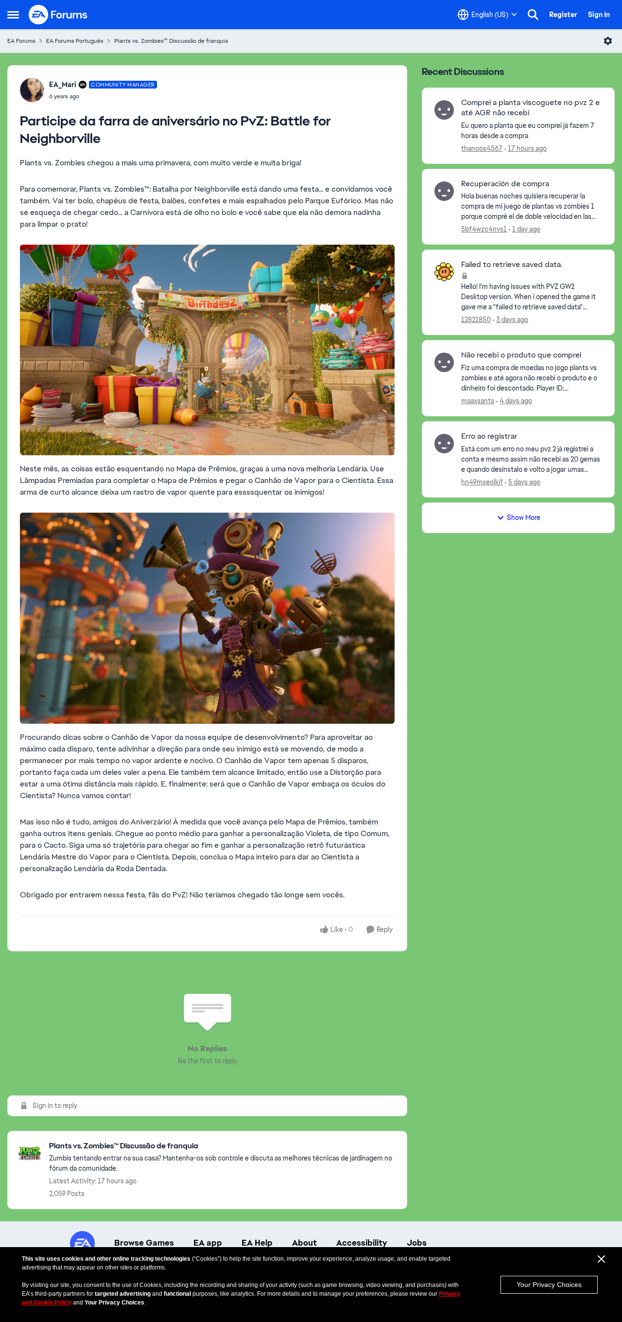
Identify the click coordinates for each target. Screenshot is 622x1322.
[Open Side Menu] (13, 14)
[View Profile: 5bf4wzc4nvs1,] (444, 191)
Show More (523, 517)
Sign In (599, 14)
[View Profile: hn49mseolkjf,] (444, 443)
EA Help (257, 1242)
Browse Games (144, 1242)
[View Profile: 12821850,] (444, 272)
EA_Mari (62, 84)
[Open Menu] (608, 41)
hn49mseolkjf (482, 482)
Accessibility (361, 1242)
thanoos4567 (481, 148)
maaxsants (477, 400)
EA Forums (21, 41)
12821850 (476, 319)
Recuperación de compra (505, 184)
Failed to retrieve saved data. (511, 264)
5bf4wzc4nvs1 (484, 229)
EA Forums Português (75, 41)
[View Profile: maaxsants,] (444, 362)
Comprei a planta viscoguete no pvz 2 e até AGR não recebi (530, 108)
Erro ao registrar (489, 436)
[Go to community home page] (58, 14)
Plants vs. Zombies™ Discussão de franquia (171, 41)
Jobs (417, 1242)
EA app (207, 1242)
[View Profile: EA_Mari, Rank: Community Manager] (32, 90)
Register (563, 14)
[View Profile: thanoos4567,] (444, 110)
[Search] (533, 14)
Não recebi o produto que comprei (521, 355)
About (304, 1242)
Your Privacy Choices (549, 1284)
